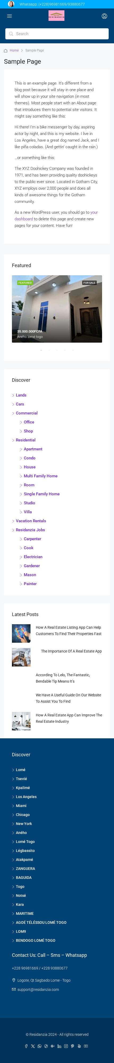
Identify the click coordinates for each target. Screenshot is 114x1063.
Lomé (20, 770)
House (30, 467)
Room (29, 485)
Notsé (21, 895)
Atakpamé (24, 859)
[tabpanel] (57, 309)
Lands (21, 395)
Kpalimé (23, 788)
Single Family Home (42, 494)
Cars (20, 404)
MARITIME (25, 913)
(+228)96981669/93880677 (61, 4)
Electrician (33, 556)
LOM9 (21, 931)
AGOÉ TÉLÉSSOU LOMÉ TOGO (41, 922)
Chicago (23, 815)
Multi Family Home (41, 476)
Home (14, 50)
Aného (21, 833)
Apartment (33, 449)
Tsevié (21, 779)
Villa (28, 512)
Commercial (27, 413)
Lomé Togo (25, 842)
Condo (30, 458)
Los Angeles (26, 797)
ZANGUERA (25, 868)
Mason (30, 574)
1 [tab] (43, 352)
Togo (20, 886)
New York (24, 824)
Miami (21, 806)
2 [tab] (51, 352)
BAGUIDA (24, 877)
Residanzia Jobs (30, 530)
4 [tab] (67, 352)
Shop (28, 431)
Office (29, 422)
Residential (26, 440)
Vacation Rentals (31, 521)
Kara (20, 904)
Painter (30, 583)
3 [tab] (59, 352)
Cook (28, 548)
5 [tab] (75, 352)
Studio (29, 503)
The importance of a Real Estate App (71, 651)
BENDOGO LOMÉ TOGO (35, 940)
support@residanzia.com (38, 989)
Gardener (32, 565)
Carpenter (32, 539)
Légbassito (25, 850)
